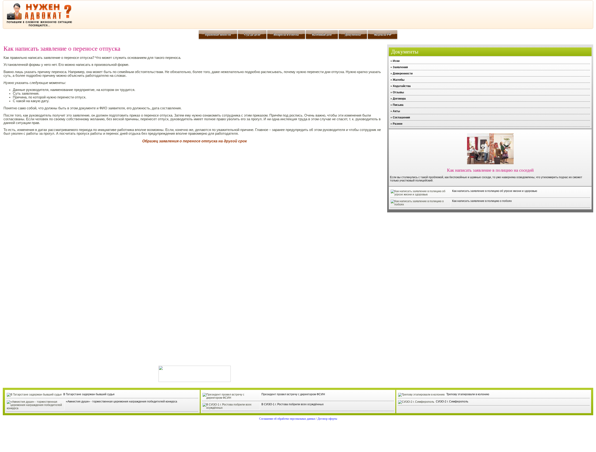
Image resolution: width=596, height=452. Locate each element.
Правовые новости (218, 34)
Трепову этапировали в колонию (467, 394)
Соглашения (401, 117)
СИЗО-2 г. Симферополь (452, 401)
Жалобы (398, 79)
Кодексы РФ (382, 34)
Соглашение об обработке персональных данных (287, 418)
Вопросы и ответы (286, 34)
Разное (398, 123)
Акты (396, 111)
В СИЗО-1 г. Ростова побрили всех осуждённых (292, 404)
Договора (399, 98)
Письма (398, 105)
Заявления (400, 67)
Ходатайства (402, 86)
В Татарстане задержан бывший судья (89, 394)
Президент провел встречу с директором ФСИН (293, 394)
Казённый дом (322, 34)
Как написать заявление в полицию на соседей (490, 170)
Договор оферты (327, 418)
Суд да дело (252, 34)
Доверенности (403, 73)
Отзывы (398, 92)
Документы (353, 34)
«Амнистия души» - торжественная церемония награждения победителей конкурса (121, 401)
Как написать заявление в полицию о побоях (482, 201)
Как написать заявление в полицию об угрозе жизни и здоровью (494, 191)
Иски (396, 61)
